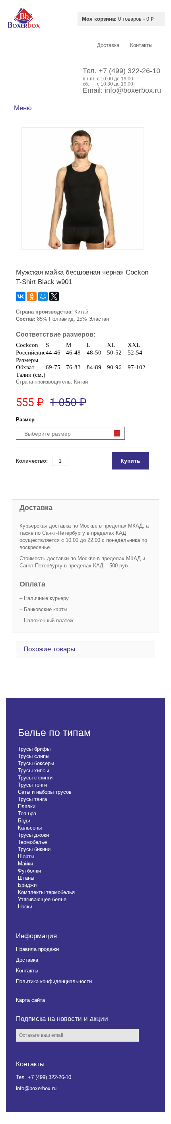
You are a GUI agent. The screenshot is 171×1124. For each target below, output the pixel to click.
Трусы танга (32, 799)
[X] (54, 296)
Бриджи (27, 885)
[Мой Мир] (43, 296)
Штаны (26, 878)
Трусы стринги (35, 778)
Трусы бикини (34, 849)
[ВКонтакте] (20, 296)
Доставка (27, 960)
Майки (25, 864)
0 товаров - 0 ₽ (118, 19)
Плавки (26, 806)
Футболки (29, 871)
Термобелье (32, 842)
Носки (25, 907)
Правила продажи (37, 949)
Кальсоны (30, 828)
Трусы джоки (33, 835)
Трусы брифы (34, 749)
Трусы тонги (32, 785)
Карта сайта (30, 1000)
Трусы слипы (33, 756)
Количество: (32, 461)
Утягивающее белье (42, 899)
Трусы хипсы (33, 770)
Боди (24, 821)
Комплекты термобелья (46, 892)
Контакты (27, 971)
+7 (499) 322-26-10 (129, 71)
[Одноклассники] (32, 296)
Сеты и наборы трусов (45, 792)
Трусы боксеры (36, 763)
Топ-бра (27, 813)
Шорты (26, 856)
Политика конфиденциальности (54, 981)
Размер (25, 420)
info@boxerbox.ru (133, 90)
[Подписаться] (151, 1036)
